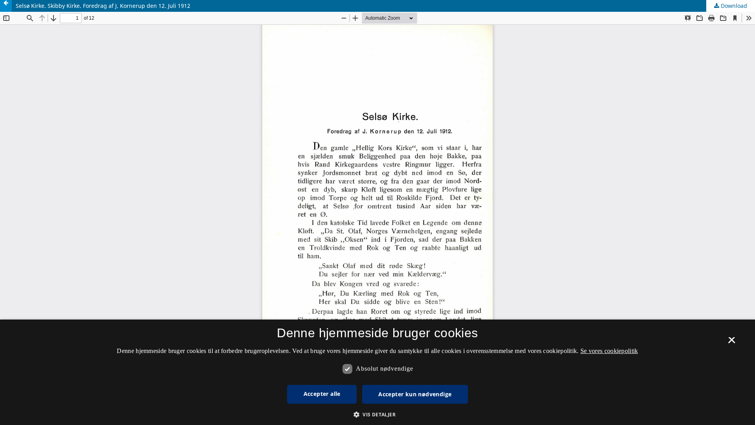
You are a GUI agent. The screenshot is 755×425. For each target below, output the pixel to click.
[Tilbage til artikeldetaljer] (6, 6)
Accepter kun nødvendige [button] (414, 394)
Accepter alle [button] (322, 393)
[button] (377, 414)
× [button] (731, 342)
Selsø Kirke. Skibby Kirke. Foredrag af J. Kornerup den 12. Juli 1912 (103, 5)
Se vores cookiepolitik (609, 350)
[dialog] (377, 372)
